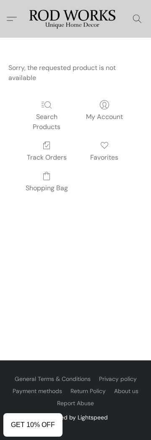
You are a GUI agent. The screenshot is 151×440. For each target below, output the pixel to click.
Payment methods (37, 391)
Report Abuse (75, 403)
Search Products (46, 121)
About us (126, 391)
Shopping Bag (47, 188)
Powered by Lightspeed (76, 417)
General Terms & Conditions (53, 379)
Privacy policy (118, 379)
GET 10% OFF (33, 424)
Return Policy (88, 391)
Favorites (104, 157)
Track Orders (47, 157)
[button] (75, 19)
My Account (104, 116)
